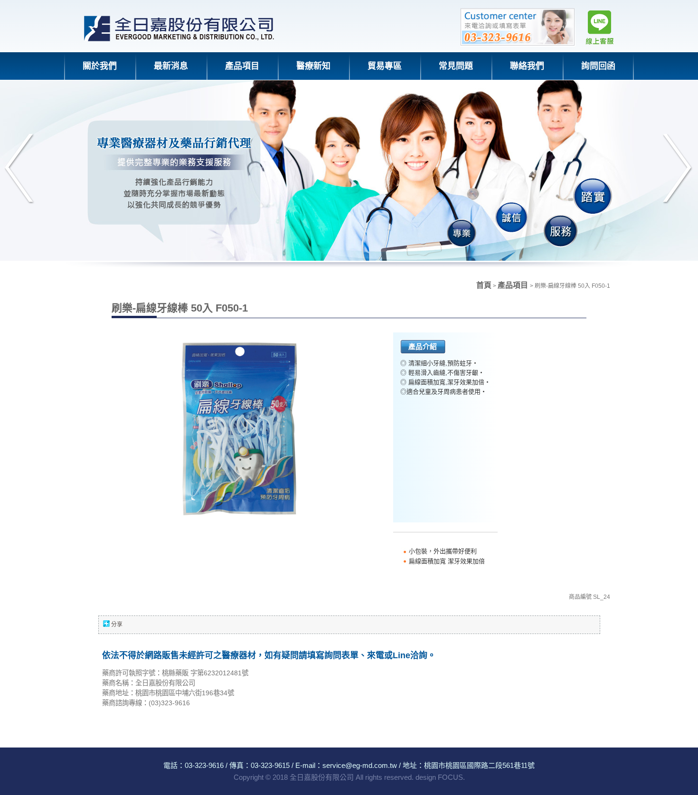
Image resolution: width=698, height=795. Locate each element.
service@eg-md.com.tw (359, 765)
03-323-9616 (204, 765)
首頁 (483, 285)
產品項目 (514, 285)
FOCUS (450, 777)
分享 (117, 624)
